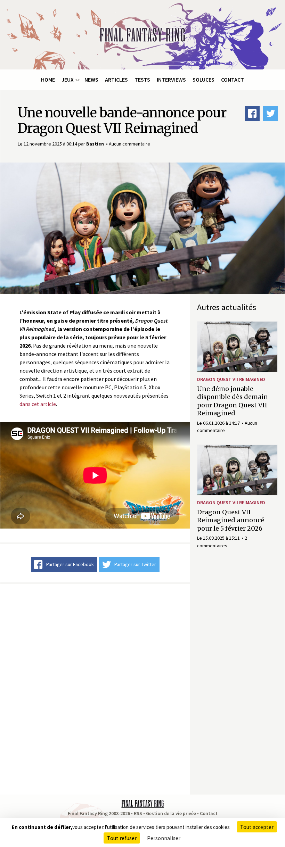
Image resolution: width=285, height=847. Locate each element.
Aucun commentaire (129, 144)
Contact (232, 79)
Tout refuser (122, 837)
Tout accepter (257, 826)
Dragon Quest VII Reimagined (231, 379)
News (91, 79)
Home (48, 79)
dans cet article (37, 403)
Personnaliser (163, 837)
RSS (138, 813)
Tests (142, 79)
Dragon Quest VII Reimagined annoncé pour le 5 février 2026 (230, 520)
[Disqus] (95, 688)
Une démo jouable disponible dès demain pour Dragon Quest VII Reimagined (232, 401)
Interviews (171, 79)
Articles (116, 79)
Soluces (203, 79)
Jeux (68, 79)
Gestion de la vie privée (171, 813)
